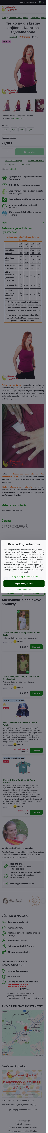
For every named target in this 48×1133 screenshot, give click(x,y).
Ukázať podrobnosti (24, 589)
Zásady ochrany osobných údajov (24, 576)
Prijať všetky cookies (24, 583)
